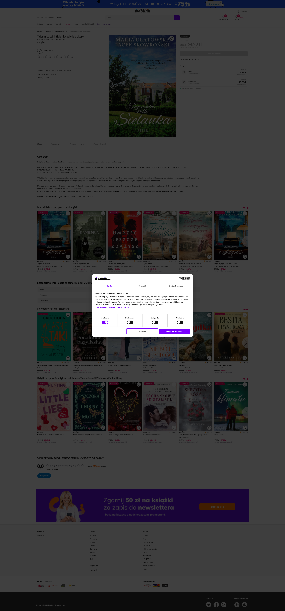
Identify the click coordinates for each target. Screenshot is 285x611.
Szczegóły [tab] (142, 286)
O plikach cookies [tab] (176, 286)
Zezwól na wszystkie (174, 331)
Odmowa (142, 331)
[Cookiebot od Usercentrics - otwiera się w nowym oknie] (180, 278)
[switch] (130, 322)
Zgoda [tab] (109, 286)
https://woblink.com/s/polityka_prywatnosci (113, 307)
